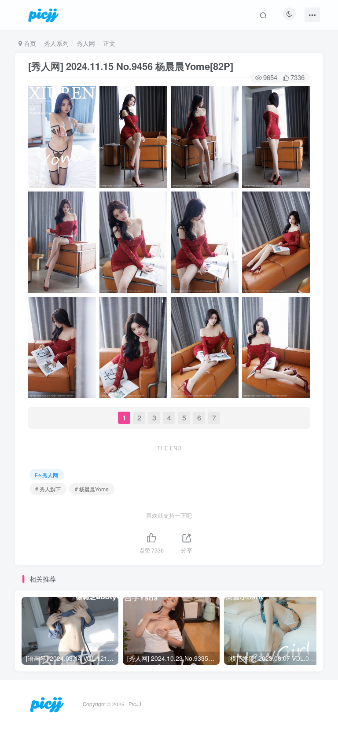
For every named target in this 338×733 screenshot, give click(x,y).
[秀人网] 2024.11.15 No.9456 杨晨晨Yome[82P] (130, 66)
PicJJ (135, 703)
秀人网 (86, 43)
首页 (29, 43)
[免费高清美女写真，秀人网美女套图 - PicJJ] (47, 703)
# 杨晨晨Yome (92, 489)
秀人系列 (56, 43)
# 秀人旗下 (48, 489)
